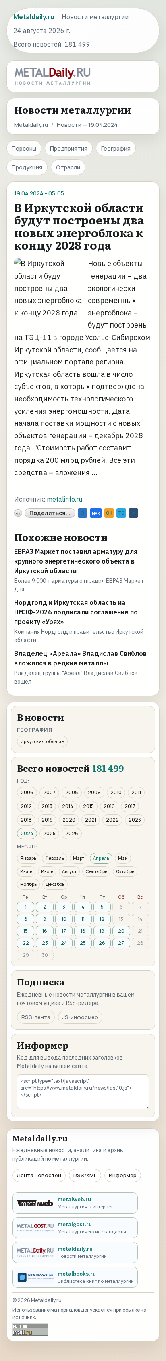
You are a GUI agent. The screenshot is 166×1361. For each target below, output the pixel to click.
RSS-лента (35, 1017)
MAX (96, 513)
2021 (90, 819)
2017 (129, 806)
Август (69, 871)
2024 (27, 833)
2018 (26, 819)
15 (25, 931)
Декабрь (55, 884)
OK (109, 513)
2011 (136, 792)
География (116, 148)
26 (102, 943)
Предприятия (68, 148)
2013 (47, 806)
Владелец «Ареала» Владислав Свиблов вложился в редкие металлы (80, 658)
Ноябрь (28, 884)
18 (83, 931)
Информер (123, 1175)
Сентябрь (96, 871)
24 (64, 943)
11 (83, 918)
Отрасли (68, 167)
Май (123, 858)
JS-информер (80, 1017)
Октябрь (125, 871)
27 (121, 943)
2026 (71, 833)
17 (64, 931)
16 (44, 931)
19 (102, 931)
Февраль (54, 858)
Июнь (26, 871)
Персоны (24, 148)
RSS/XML (85, 1175)
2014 (67, 806)
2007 (49, 792)
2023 (135, 819)
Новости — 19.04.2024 (87, 124)
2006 (27, 792)
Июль (47, 871)
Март (78, 858)
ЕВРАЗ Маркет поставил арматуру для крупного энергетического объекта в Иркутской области (75, 561)
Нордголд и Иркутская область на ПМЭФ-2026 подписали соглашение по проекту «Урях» (76, 612)
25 (83, 943)
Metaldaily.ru (31, 124)
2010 (116, 792)
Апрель (101, 858)
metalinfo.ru (64, 499)
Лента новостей (39, 1175)
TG (121, 513)
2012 (26, 806)
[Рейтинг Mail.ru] (30, 1329)
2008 (71, 792)
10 (64, 918)
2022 (112, 819)
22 (26, 943)
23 (45, 943)
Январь (28, 858)
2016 (109, 806)
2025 (49, 833)
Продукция (27, 167)
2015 (88, 806)
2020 (68, 819)
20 (121, 931)
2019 (47, 819)
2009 (94, 792)
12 (102, 918)
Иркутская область (42, 741)
